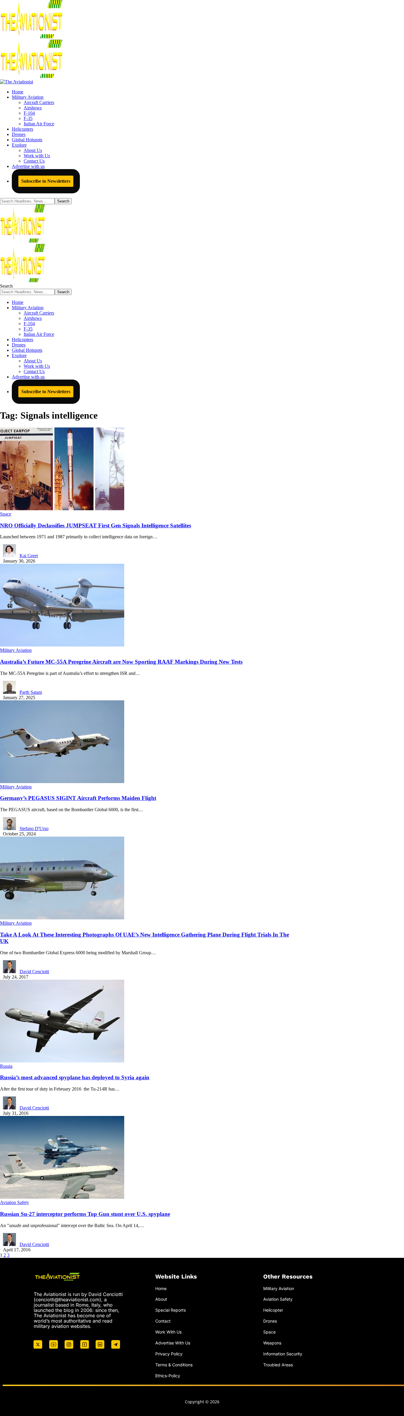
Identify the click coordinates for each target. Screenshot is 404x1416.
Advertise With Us (172, 1342)
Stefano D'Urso (34, 828)
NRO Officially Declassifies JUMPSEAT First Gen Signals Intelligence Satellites (95, 525)
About (161, 1299)
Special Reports (170, 1310)
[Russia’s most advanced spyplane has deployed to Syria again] (62, 1060)
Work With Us (168, 1331)
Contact (163, 1320)
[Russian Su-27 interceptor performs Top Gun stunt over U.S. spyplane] (62, 1197)
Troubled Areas (278, 1364)
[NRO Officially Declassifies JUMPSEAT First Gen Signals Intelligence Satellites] (62, 508)
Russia (6, 1066)
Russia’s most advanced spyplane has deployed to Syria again (74, 1077)
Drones (270, 1320)
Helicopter (273, 1310)
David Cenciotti (34, 971)
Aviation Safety (14, 1202)
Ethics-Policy (167, 1375)
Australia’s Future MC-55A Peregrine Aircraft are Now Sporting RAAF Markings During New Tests (121, 662)
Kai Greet (29, 555)
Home (161, 1288)
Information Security (282, 1353)
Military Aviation (16, 650)
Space (5, 513)
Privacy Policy (168, 1353)
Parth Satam (31, 692)
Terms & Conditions (174, 1364)
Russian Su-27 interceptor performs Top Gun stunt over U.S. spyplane (85, 1214)
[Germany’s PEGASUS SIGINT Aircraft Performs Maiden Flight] (62, 781)
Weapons (272, 1342)
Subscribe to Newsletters (45, 181)
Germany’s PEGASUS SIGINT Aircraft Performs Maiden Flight (78, 798)
